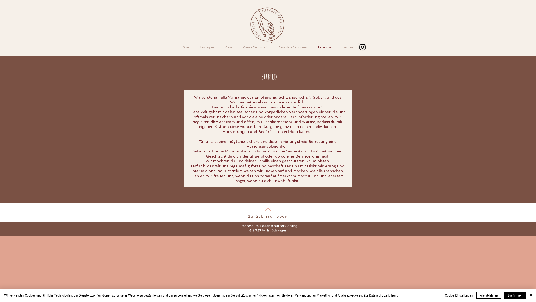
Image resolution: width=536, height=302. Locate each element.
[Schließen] (530, 295)
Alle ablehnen (489, 295)
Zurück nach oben (268, 216)
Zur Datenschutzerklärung (381, 295)
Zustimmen (515, 295)
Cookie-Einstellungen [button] (459, 295)
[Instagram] (362, 47)
